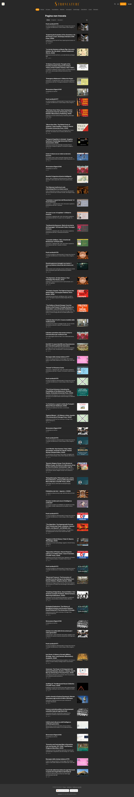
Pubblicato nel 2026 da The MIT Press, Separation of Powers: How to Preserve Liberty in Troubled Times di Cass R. (60, 558)
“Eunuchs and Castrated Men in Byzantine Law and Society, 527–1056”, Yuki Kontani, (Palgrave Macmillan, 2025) (59, 746)
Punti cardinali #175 (52, 378)
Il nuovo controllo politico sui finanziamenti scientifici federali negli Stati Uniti (59, 710)
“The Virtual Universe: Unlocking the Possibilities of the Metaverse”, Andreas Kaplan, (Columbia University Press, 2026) (59, 391)
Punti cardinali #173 (52, 513)
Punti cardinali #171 (52, 643)
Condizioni (69, 787)
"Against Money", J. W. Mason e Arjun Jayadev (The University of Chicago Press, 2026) (60, 416)
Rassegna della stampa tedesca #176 (57, 759)
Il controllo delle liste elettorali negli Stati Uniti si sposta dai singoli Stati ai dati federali (60, 771)
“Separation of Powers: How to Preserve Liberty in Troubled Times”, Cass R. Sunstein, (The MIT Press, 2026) (60, 553)
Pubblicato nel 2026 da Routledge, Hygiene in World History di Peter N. (60, 543)
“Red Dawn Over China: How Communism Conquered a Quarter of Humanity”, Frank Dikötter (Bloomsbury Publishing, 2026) (59, 111)
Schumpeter (69, 9)
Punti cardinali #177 (52, 99)
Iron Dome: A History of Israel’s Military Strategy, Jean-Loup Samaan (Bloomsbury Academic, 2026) (59, 656)
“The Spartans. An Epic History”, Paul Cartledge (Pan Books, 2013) (57, 279)
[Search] (115, 4)
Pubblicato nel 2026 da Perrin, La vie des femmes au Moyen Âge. (60, 55)
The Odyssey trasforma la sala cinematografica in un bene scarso (57, 188)
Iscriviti (123, 4)
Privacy (64, 787)
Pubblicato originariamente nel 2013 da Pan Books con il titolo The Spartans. (59, 282)
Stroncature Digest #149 (54, 89)
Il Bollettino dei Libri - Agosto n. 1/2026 (58, 491)
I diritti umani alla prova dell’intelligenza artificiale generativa (58, 723)
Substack (60, 794)
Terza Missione (55, 9)
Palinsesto (95, 9)
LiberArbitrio (84, 9)
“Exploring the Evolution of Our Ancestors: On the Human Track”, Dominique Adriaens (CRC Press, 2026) (60, 36)
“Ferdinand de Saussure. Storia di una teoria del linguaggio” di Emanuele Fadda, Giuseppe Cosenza (60, 227)
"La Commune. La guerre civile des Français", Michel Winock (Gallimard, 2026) (60, 405)
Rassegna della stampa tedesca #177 (57, 357)
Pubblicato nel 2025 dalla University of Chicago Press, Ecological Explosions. (59, 612)
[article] (67, 27)
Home (37, 9)
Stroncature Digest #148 (54, 166)
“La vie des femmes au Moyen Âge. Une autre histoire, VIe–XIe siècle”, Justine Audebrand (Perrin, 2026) (60, 51)
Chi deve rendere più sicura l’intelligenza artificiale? (59, 502)
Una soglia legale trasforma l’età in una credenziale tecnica (60, 336)
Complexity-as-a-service (51, 91)
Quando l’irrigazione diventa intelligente (58, 176)
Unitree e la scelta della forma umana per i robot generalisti (59, 632)
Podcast (42, 9)
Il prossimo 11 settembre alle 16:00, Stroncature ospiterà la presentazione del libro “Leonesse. (60, 204)
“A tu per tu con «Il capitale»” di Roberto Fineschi (58, 213)
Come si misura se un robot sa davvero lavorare (58, 154)
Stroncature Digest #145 (53, 735)
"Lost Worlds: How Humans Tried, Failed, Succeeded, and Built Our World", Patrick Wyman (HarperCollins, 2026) (59, 450)
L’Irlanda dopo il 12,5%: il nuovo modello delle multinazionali (60, 321)
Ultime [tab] (48, 20)
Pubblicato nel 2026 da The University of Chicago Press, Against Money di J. (59, 419)
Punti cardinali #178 (52, 24)
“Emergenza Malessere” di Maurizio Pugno (59, 78)
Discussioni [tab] (60, 20)
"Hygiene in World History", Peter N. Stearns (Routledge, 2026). (60, 540)
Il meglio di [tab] (53, 20)
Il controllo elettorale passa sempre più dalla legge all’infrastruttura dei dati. (58, 774)
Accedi (129, 4)
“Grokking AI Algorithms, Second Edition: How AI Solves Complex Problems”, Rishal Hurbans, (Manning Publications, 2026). (60, 593)
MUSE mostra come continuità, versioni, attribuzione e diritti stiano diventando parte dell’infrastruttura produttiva (60, 269)
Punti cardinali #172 (52, 566)
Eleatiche (62, 9)
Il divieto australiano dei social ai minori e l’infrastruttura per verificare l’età (59, 333)
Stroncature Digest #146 (54, 621)
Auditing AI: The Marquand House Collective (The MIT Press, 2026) (60, 684)
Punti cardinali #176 (52, 252)
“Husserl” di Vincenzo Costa (55, 368)
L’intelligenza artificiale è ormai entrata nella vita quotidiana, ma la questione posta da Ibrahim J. (60, 675)
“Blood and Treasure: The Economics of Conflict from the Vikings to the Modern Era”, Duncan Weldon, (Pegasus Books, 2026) (60, 579)
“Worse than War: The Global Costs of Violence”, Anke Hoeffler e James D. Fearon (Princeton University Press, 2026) (59, 126)
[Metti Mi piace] (47, 74)
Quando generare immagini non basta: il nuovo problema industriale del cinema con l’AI (59, 265)
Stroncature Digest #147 (53, 428)
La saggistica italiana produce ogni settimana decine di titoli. (60, 493)
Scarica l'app (74, 790)
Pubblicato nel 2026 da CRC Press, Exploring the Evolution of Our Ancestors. (60, 41)
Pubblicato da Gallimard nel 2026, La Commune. (57, 407)
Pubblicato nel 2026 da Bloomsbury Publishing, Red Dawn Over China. (60, 116)
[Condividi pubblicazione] (118, 4)
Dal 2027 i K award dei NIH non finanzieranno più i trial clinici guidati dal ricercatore (60, 345)
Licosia (90, 9)
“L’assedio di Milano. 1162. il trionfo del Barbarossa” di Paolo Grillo (58, 240)
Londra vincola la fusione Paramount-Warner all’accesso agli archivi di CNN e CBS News (60, 697)
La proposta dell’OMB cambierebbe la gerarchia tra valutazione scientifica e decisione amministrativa (58, 713)
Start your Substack (63, 790)
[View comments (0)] (56, 85)
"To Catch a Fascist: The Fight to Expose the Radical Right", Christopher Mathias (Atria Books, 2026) (60, 292)
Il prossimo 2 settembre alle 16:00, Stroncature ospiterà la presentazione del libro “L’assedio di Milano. (60, 244)
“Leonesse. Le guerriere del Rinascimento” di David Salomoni (60, 201)
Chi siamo (48, 9)
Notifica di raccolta (77, 787)
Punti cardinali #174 (52, 438)
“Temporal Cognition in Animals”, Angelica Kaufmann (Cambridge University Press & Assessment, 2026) (59, 141)
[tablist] (55, 20)
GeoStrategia (76, 9)
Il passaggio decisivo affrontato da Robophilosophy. (58, 483)
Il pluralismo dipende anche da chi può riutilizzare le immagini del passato (58, 701)
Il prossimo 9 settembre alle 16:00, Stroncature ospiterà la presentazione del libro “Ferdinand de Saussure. (60, 231)
